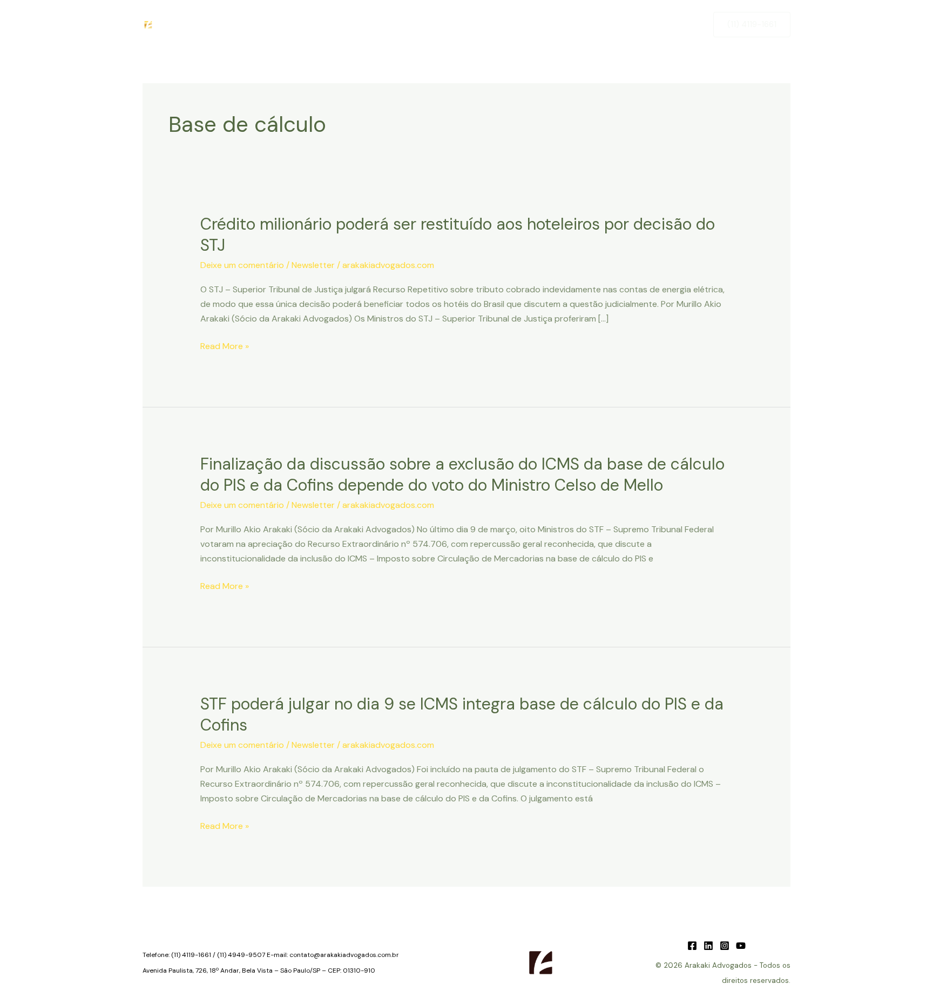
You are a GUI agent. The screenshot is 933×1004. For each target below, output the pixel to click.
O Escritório (403, 24)
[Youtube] (741, 946)
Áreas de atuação (479, 24)
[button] (751, 24)
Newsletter (621, 24)
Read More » (224, 346)
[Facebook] (692, 946)
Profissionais (557, 24)
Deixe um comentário (242, 265)
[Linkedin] (708, 946)
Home (351, 24)
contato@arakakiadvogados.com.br (344, 955)
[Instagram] (724, 946)
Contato (677, 24)
